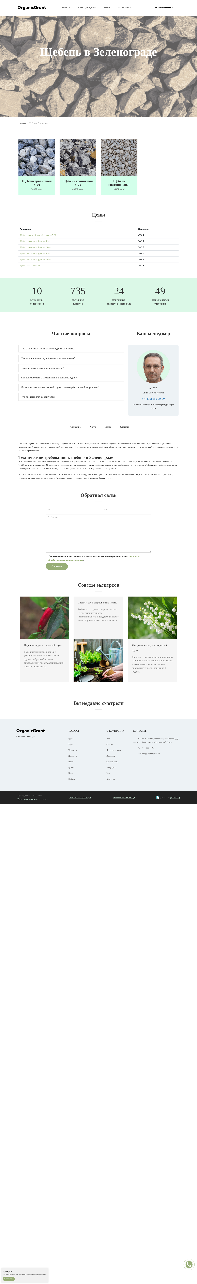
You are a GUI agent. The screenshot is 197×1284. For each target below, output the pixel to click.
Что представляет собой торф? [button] (38, 396)
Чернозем (72, 750)
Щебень (71, 779)
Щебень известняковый (119, 182)
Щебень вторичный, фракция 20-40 (35, 259)
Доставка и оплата (114, 750)
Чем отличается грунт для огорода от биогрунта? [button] (48, 348)
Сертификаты (112, 762)
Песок (71, 773)
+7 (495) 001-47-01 (164, 7)
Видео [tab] (108, 426)
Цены (108, 739)
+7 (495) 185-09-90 (153, 398)
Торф (107, 7)
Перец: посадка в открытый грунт (43, 645)
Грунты (66, 7)
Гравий (71, 767)
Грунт (70, 739)
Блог (108, 773)
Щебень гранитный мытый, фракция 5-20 (38, 235)
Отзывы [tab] (124, 426)
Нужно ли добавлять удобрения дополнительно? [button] (48, 358)
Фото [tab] (93, 426)
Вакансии (110, 756)
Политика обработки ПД (124, 797)
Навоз (71, 762)
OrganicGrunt (31, 8)
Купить (98, 83)
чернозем (33, 799)
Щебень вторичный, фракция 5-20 (34, 253)
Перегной (72, 756)
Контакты (110, 779)
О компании (124, 7)
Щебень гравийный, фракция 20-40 (35, 247)
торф (26, 799)
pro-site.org (175, 797)
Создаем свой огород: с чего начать (97, 602)
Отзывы (109, 744)
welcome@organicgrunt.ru (149, 754)
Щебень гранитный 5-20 (78, 182)
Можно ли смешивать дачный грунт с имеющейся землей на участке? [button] (60, 387)
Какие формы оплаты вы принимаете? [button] (42, 367)
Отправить (56, 566)
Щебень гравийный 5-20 (37, 182)
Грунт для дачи (87, 7)
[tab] (71, 348)
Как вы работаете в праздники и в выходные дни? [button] (49, 377)
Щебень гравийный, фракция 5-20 (34, 241)
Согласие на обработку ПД (80, 797)
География (110, 767)
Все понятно (8, 1279)
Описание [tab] (75, 426)
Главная (22, 123)
